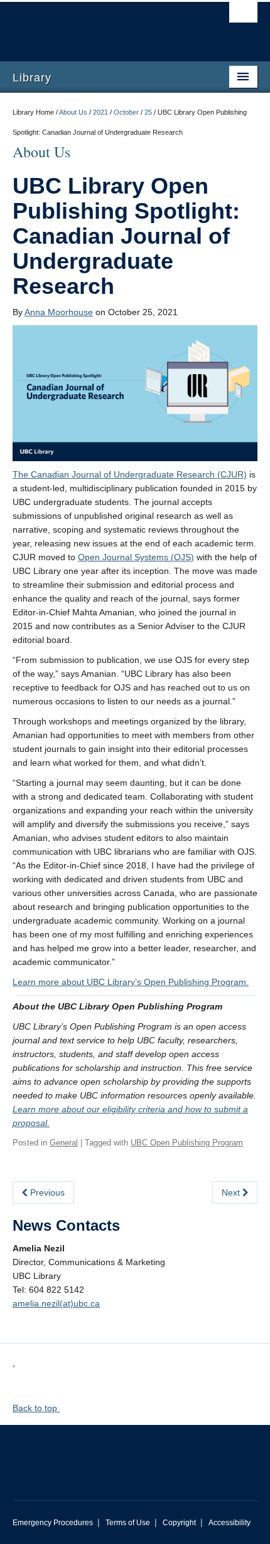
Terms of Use (127, 1522)
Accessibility (229, 1522)
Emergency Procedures (53, 1522)
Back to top (36, 1408)
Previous (46, 1192)
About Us (73, 112)
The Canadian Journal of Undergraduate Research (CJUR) (130, 474)
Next (232, 1192)
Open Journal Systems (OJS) (136, 557)
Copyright (179, 1522)
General (64, 1142)
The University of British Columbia (98, 26)
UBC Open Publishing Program (187, 1142)
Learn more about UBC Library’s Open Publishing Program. (131, 982)
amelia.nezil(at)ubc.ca (56, 1303)
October (126, 112)
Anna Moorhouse (58, 312)
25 (148, 112)
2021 (100, 112)
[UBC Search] (243, 15)
